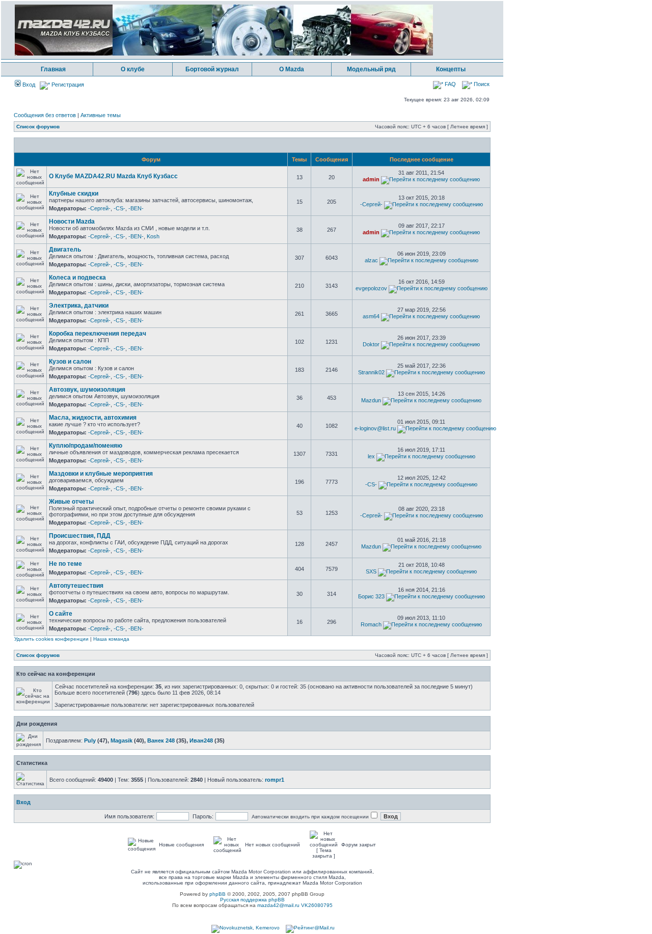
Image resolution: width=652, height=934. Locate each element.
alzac (371, 260)
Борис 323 (371, 596)
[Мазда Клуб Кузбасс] (224, 54)
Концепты (451, 69)
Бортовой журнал (212, 69)
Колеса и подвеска (77, 277)
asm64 (371, 316)
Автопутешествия (76, 585)
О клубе (133, 69)
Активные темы (100, 115)
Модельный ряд (371, 69)
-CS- (119, 208)
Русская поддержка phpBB (252, 899)
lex (371, 456)
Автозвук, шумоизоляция (87, 389)
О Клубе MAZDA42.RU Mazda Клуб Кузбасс (113, 176)
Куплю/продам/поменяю (85, 445)
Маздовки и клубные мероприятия (101, 473)
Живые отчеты (71, 501)
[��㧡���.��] (245, 927)
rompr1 (274, 780)
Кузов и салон (70, 361)
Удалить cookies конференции (51, 639)
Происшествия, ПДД (80, 535)
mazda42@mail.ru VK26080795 (295, 905)
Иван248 (201, 740)
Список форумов (38, 126)
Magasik (121, 740)
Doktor (371, 344)
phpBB (217, 894)
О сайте (60, 613)
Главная (53, 69)
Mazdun (371, 400)
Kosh (153, 236)
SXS (371, 571)
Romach (371, 624)
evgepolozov (371, 288)
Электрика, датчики (78, 305)
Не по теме (65, 563)
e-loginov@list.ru (375, 428)
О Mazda (291, 69)
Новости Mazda (72, 221)
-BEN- (136, 208)
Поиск (481, 84)
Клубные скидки (73, 193)
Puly (90, 740)
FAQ (449, 84)
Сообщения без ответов (45, 115)
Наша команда (111, 639)
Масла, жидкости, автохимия (93, 417)
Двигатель (65, 249)
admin (371, 179)
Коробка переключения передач (97, 333)
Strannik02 (371, 372)
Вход (28, 84)
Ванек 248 (161, 740)
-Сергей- (99, 208)
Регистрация (67, 84)
